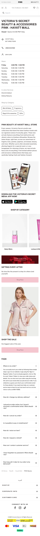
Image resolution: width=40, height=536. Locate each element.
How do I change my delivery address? (16, 397)
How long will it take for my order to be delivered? (16, 463)
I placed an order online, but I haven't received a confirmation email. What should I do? (18, 406)
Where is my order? (9, 366)
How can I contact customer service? (16, 445)
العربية (20, 480)
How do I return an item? (11, 430)
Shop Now (20, 280)
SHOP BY (6, 485)
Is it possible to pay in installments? (15, 423)
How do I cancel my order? (12, 416)
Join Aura (8, 54)
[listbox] (20, 232)
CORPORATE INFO (9, 491)
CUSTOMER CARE (9, 497)
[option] (14, 232)
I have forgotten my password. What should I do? (18, 453)
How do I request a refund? (12, 438)
